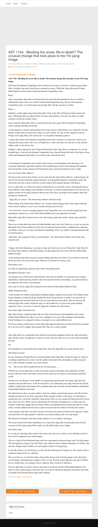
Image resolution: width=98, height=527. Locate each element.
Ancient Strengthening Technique (22, 74)
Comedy (27, 64)
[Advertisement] (49, 26)
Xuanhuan (70, 64)
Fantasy (48, 64)
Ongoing (21, 66)
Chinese (14, 66)
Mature (54, 64)
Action (13, 64)
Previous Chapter (15, 476)
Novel (16, 3)
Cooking (34, 64)
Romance (61, 64)
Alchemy (20, 64)
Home (8, 3)
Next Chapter (27, 476)
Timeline (24, 3)
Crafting (41, 64)
